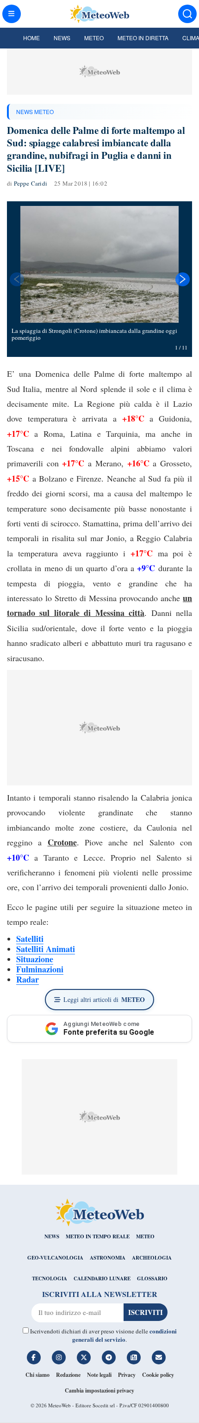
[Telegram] (109, 1357)
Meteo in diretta (143, 38)
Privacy (127, 1375)
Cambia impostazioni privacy (99, 1390)
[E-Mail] (159, 1357)
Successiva (183, 279)
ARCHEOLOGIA (152, 1257)
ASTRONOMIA (107, 1257)
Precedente (16, 279)
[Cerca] (187, 14)
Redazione (68, 1375)
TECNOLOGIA (49, 1278)
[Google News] (134, 1357)
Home (31, 38)
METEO (145, 1236)
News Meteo (35, 111)
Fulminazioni (39, 969)
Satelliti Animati (45, 949)
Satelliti (30, 939)
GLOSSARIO (152, 1278)
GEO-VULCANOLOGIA (55, 1257)
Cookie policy (158, 1375)
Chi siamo (37, 1375)
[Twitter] (84, 1357)
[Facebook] (34, 1357)
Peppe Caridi (30, 183)
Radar (27, 979)
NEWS (51, 1236)
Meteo (94, 38)
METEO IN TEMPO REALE (98, 1236)
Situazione (34, 959)
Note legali (99, 1375)
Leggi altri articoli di (104, 999)
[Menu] (11, 14)
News (62, 38)
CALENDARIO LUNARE (102, 1278)
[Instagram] (59, 1357)
